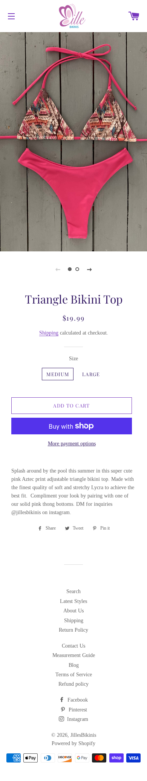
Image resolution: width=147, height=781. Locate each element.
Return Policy (73, 630)
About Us (73, 611)
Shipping (48, 333)
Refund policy (73, 684)
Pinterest (77, 710)
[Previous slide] (57, 269)
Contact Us (73, 646)
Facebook (77, 700)
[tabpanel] (73, 140)
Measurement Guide (73, 655)
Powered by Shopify (73, 743)
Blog (74, 665)
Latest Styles (73, 601)
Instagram (77, 719)
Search (73, 591)
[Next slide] (89, 269)
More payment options (72, 443)
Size (73, 358)
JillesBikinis (83, 735)
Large (91, 374)
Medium (57, 374)
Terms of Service (73, 674)
